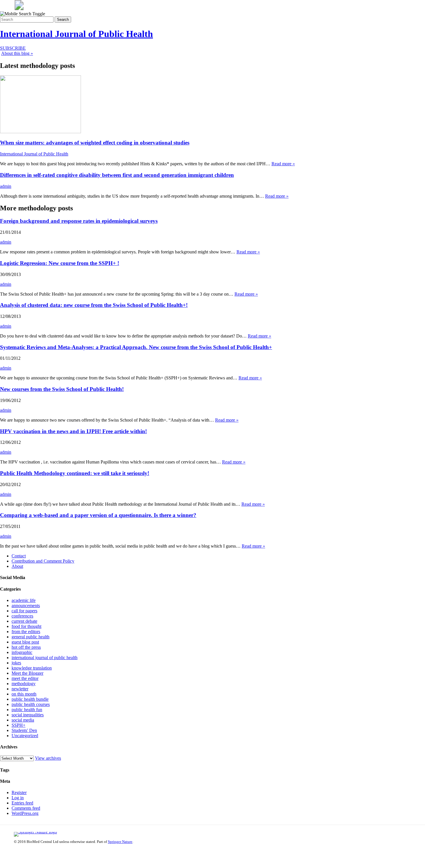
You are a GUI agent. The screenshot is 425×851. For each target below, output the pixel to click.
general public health (30, 636)
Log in (18, 797)
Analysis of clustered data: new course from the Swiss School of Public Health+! (94, 305)
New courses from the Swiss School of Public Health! (62, 389)
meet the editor (25, 678)
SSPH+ (18, 725)
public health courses (31, 704)
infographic (22, 652)
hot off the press (26, 647)
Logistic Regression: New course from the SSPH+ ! (59, 263)
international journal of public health (44, 657)
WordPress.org (25, 813)
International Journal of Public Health (76, 34)
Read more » (283, 163)
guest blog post (25, 641)
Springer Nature (120, 841)
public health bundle (30, 699)
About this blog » (17, 53)
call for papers (24, 610)
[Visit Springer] (19, 8)
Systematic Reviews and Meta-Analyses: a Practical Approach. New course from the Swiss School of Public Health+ (136, 347)
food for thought (26, 626)
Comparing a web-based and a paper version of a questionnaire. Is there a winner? (98, 515)
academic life (24, 600)
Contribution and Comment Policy (43, 561)
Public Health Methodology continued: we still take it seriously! (74, 473)
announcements (26, 605)
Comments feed (26, 808)
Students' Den (24, 730)
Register (19, 792)
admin (5, 186)
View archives (48, 758)
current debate (24, 621)
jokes (16, 662)
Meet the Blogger (27, 673)
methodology (24, 683)
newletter (20, 688)
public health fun (27, 709)
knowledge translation (32, 667)
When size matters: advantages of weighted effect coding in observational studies (94, 143)
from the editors (26, 631)
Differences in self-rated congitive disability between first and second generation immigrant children (117, 175)
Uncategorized (25, 735)
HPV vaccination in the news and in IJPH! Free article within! (73, 431)
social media (23, 719)
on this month (24, 693)
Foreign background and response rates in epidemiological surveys (79, 221)
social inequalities (28, 714)
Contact (19, 555)
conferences (22, 615)
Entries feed (22, 802)
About (17, 566)
